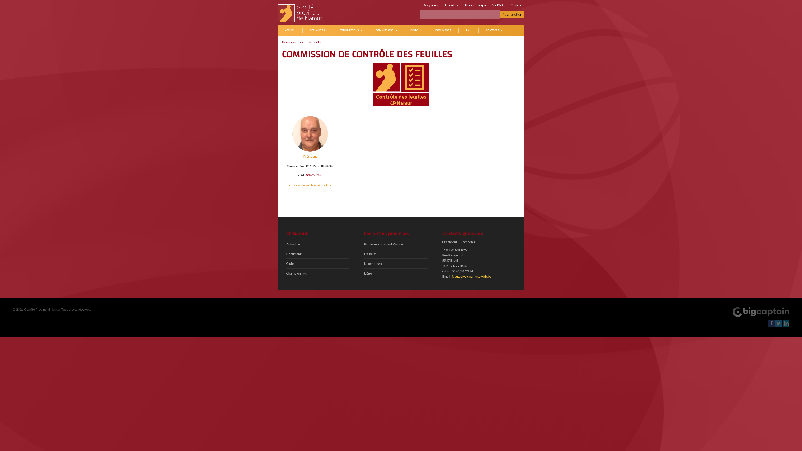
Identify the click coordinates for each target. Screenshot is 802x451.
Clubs (414, 30)
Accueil (290, 30)
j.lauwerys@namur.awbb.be (471, 276)
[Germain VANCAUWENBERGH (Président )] (310, 134)
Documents (443, 30)
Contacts (516, 5)
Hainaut (370, 254)
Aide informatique (475, 5)
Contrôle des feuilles (309, 42)
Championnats (296, 273)
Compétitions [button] (349, 30)
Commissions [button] (384, 30)
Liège (368, 273)
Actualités (317, 30)
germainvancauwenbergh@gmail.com (310, 185)
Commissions (289, 42)
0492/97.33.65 (313, 175)
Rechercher (512, 14)
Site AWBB (498, 5)
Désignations (430, 5)
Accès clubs (451, 5)
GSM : (301, 175)
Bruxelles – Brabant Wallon (383, 244)
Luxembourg (373, 263)
